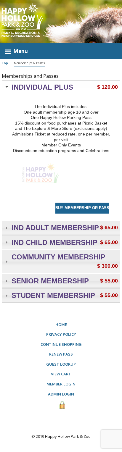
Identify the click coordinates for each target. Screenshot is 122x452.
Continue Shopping (61, 344)
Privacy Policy (61, 334)
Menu (20, 51)
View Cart (61, 374)
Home (61, 324)
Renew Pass (61, 354)
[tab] (61, 87)
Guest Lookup (61, 364)
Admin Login (61, 394)
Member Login (61, 384)
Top (5, 63)
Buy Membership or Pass (82, 208)
